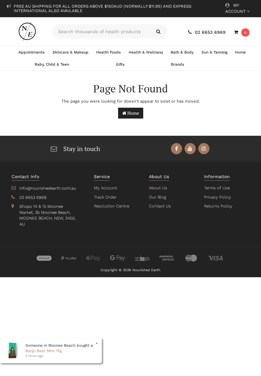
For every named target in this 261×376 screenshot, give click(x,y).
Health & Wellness (146, 52)
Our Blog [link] (157, 197)
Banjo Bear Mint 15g (43, 351)
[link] (176, 148)
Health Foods (108, 52)
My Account (236, 8)
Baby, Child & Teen (52, 64)
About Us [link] (158, 187)
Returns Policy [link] (218, 206)
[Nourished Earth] (27, 31)
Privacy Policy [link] (217, 197)
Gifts (120, 64)
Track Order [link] (105, 197)
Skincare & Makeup (70, 52)
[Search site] (158, 31)
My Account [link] (105, 187)
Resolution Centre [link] (111, 206)
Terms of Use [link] (217, 187)
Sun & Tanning (214, 52)
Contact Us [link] (160, 206)
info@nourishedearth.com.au (47, 188)
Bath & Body (182, 52)
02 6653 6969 (210, 32)
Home (240, 52)
